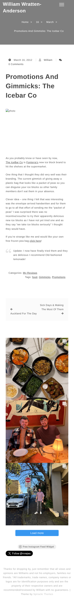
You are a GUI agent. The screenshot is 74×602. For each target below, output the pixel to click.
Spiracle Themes (43, 594)
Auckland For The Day (23, 313)
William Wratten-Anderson (22, 8)
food (34, 277)
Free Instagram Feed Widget (38, 546)
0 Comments (16, 64)
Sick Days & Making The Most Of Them (52, 307)
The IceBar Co (14, 162)
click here (35, 240)
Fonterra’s (32, 162)
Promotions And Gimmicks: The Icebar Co (32, 86)
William (48, 60)
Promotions (58, 277)
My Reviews (30, 272)
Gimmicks (44, 277)
